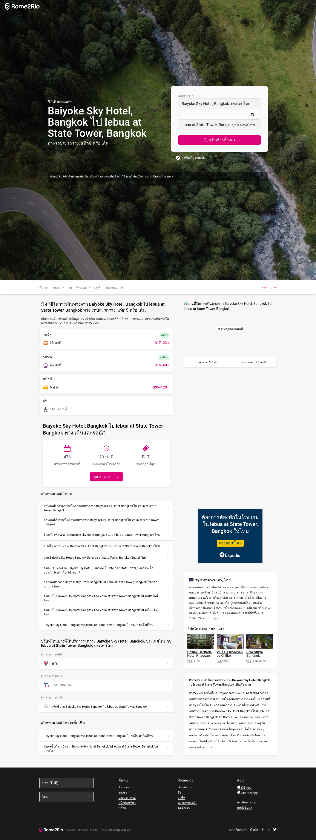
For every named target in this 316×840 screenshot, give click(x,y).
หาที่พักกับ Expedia (193, 157)
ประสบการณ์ (127, 797)
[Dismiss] (264, 176)
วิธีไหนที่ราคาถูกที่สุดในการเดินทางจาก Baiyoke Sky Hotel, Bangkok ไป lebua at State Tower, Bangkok (100, 508)
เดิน (105, 143)
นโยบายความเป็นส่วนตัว (151, 176)
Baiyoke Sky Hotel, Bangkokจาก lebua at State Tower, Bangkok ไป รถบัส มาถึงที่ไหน (98, 625)
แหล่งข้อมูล (244, 807)
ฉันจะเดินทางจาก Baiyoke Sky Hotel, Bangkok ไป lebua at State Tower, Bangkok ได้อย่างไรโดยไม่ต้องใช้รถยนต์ (98, 570)
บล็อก (122, 808)
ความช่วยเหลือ (187, 803)
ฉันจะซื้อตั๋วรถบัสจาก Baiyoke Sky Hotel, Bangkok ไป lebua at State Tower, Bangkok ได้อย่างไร (101, 748)
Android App (249, 793)
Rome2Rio (196, 693)
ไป (179, 117)
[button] (219, 140)
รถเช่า (122, 792)
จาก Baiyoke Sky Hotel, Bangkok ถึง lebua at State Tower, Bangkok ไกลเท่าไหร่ (95, 557)
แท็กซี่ (86, 143)
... (215, 618)
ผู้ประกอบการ (115, 287)
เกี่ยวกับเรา (185, 787)
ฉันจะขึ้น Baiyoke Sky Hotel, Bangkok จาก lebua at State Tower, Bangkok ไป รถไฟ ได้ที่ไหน (101, 612)
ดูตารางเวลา (103, 477)
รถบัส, (60, 143)
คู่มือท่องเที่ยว (127, 803)
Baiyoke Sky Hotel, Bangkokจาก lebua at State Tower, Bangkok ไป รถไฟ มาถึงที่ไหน (98, 736)
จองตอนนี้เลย (230, 543)
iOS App (246, 787)
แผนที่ (96, 287)
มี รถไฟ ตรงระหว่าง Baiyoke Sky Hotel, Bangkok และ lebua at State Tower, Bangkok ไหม (102, 546)
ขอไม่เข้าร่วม (114, 176)
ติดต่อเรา (184, 808)
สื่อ (179, 792)
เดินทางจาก (186, 95)
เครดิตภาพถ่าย (246, 802)
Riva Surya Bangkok (254, 654)
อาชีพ (181, 797)
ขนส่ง (57, 287)
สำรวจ (267, 287)
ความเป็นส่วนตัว (238, 829)
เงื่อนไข (254, 829)
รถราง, (73, 143)
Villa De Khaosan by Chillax (230, 654)
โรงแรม (123, 787)
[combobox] (219, 104)
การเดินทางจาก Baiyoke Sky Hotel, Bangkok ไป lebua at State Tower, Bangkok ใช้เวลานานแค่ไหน (100, 584)
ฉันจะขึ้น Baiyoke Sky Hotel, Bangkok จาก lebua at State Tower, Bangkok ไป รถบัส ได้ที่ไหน (101, 598)
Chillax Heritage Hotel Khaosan (199, 654)
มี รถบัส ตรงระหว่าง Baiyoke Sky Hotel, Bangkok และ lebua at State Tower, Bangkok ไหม (102, 534)
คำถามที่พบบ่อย (76, 287)
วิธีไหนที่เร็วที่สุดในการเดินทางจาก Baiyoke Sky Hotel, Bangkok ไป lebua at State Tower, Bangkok (101, 522)
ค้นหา (43, 287)
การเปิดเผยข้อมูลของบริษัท (116, 830)
